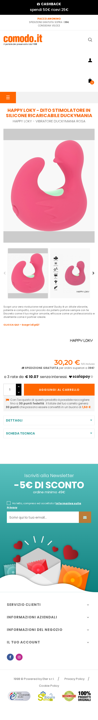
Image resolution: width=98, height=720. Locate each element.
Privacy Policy (74, 679)
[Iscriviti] (85, 517)
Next (93, 273)
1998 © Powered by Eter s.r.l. (34, 679)
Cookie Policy (49, 686)
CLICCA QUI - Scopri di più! (21, 325)
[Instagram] (19, 657)
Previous (4, 273)
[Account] (90, 61)
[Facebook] (10, 657)
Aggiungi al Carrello (59, 390)
